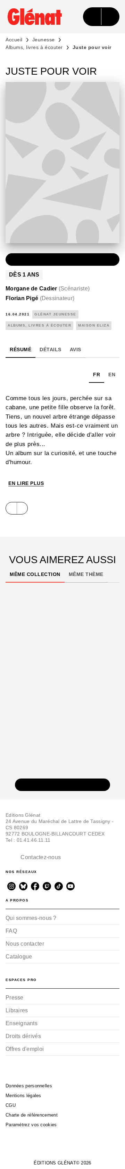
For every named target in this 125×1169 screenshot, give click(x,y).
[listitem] (11, 886)
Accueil (14, 39)
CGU (11, 1105)
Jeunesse (43, 39)
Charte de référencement (32, 1115)
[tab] (20, 349)
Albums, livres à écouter (34, 47)
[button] (62, 259)
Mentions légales (23, 1095)
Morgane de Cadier (48, 288)
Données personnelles (29, 1085)
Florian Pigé (40, 298)
